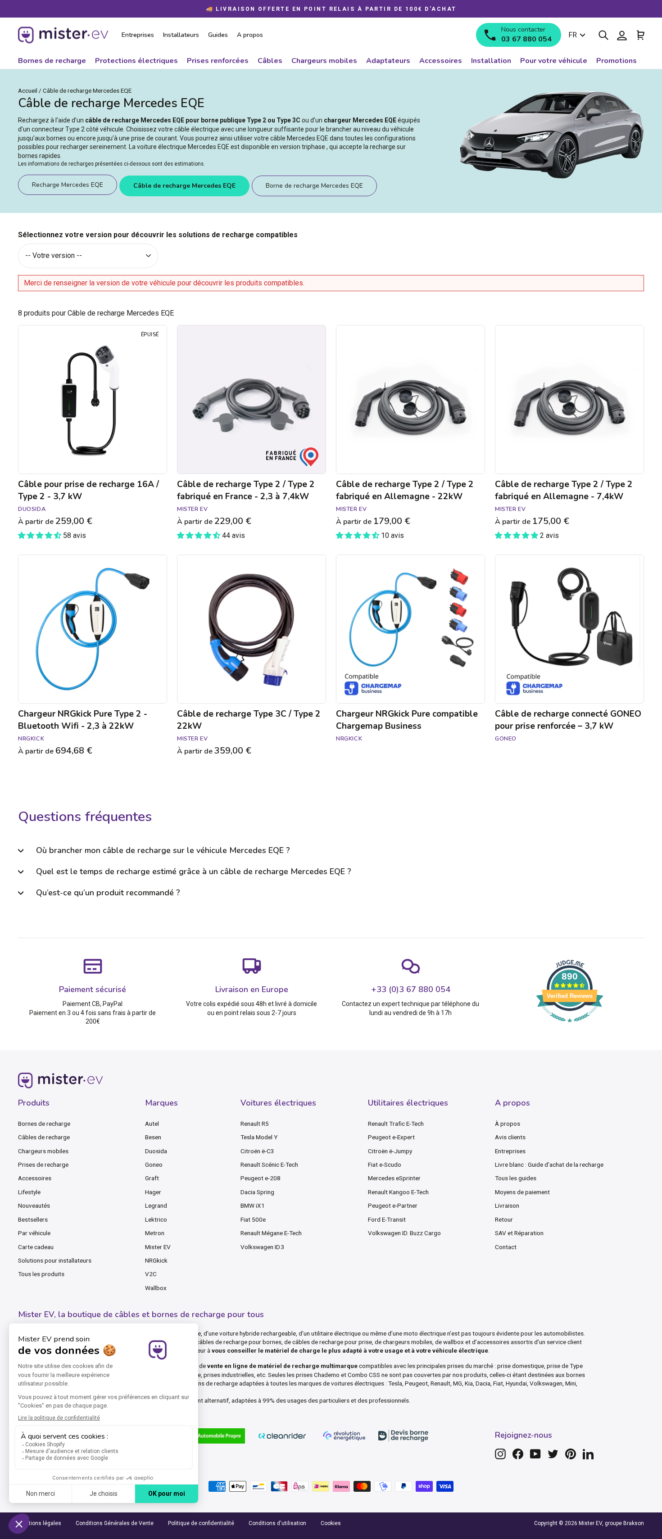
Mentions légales (39, 1523)
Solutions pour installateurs (54, 1260)
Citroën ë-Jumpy (390, 1151)
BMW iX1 (252, 1205)
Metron (154, 1233)
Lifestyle (29, 1192)
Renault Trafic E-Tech (396, 1123)
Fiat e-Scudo (384, 1164)
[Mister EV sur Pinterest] (570, 1454)
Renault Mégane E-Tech (271, 1233)
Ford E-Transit (387, 1219)
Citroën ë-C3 (257, 1151)
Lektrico (156, 1219)
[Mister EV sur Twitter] (553, 1454)
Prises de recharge (43, 1164)
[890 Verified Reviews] (569, 1027)
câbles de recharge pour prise (332, 1341)
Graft (152, 1178)
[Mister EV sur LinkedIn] (588, 1454)
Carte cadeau (36, 1246)
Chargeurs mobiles (43, 1151)
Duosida (156, 1151)
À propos (507, 1123)
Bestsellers (33, 1219)
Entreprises (510, 1151)
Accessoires (34, 1178)
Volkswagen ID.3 (262, 1246)
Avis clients (510, 1137)
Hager (153, 1192)
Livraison (507, 1205)
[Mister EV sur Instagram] (500, 1454)
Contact (506, 1246)
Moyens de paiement (522, 1192)
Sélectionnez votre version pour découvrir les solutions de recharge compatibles (158, 234)
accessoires (493, 1341)
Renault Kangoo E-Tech (398, 1192)
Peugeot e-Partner (392, 1205)
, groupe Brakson (623, 1523)
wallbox (453, 1341)
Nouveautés (34, 1205)
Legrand (156, 1205)
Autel (152, 1123)
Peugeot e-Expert (391, 1137)
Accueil (27, 90)
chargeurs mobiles (407, 1341)
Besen (153, 1137)
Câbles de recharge (44, 1137)
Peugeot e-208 (260, 1178)
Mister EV (158, 1246)
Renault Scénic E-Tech (269, 1164)
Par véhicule (34, 1233)
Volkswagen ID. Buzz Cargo (404, 1233)
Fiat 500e (253, 1219)
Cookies (331, 1523)
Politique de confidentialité (201, 1523)
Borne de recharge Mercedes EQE (314, 185)
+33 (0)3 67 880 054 (410, 989)
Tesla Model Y (258, 1137)
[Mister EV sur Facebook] (517, 1454)
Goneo (154, 1164)
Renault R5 (254, 1123)
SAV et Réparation (519, 1233)
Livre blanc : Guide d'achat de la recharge (549, 1164)
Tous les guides (515, 1178)
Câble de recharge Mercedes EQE (184, 185)
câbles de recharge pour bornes (238, 1341)
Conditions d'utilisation (277, 1523)
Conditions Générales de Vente (115, 1523)
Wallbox (156, 1287)
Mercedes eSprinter (394, 1178)
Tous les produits (41, 1273)
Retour (504, 1219)
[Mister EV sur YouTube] (535, 1454)
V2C (151, 1273)
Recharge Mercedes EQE (67, 185)
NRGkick (156, 1260)
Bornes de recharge (44, 1123)
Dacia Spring (257, 1192)
